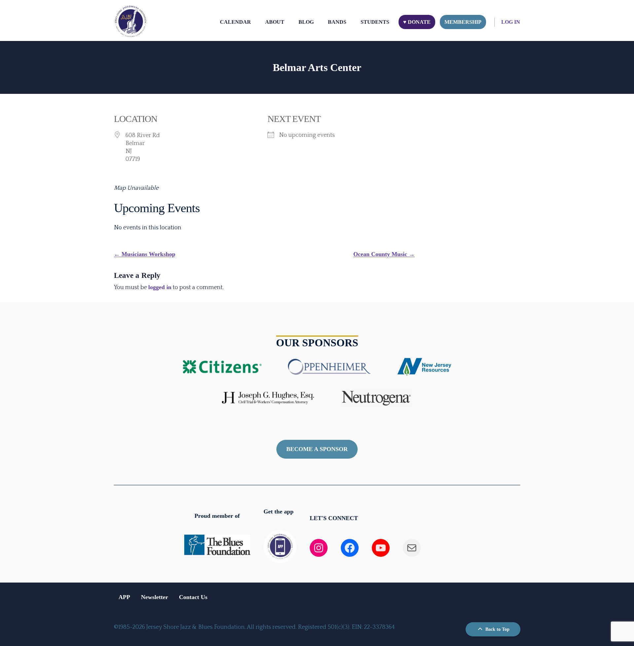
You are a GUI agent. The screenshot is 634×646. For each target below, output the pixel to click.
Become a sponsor (317, 449)
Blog (306, 22)
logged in (159, 287)
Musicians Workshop (144, 254)
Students (375, 22)
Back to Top (497, 629)
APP (124, 597)
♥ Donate (417, 22)
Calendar (235, 22)
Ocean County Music (384, 254)
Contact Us (193, 597)
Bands (337, 22)
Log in (510, 22)
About (274, 22)
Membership (462, 22)
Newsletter (154, 597)
